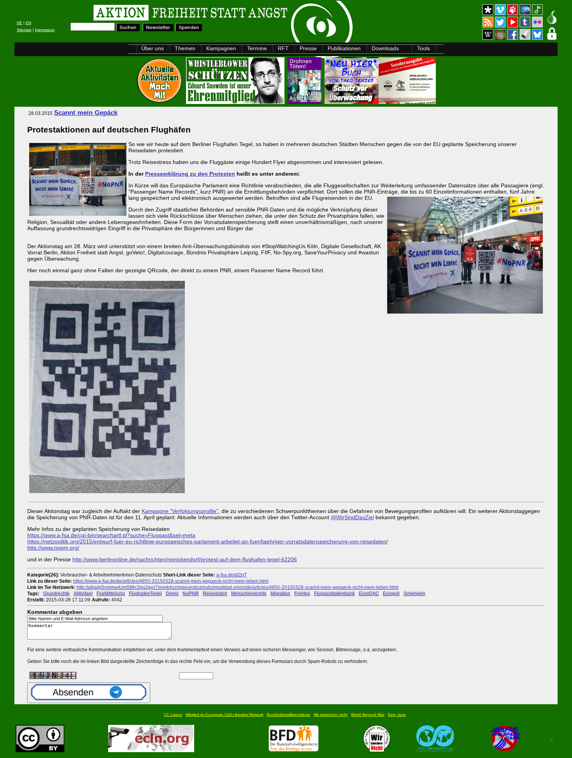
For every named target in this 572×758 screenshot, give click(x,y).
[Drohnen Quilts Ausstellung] (305, 102)
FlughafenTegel (145, 593)
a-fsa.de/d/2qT (231, 574)
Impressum (44, 30)
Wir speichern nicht (330, 714)
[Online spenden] (188, 29)
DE (19, 23)
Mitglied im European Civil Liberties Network (224, 714)
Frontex (302, 593)
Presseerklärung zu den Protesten (190, 174)
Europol (391, 593)
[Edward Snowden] (236, 102)
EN (28, 23)
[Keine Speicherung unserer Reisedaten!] (107, 493)
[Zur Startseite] (113, 14)
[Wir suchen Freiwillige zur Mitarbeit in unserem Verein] (293, 750)
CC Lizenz (173, 714)
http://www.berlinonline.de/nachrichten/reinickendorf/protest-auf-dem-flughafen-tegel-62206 (184, 559)
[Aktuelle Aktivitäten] (160, 102)
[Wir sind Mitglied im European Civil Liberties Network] (151, 750)
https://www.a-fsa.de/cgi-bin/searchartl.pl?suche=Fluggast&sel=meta (111, 535)
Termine (257, 48)
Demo (172, 593)
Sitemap (24, 30)
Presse (308, 48)
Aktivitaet (83, 593)
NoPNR (190, 593)
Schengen (414, 593)
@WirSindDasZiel (352, 517)
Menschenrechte (249, 593)
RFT (283, 48)
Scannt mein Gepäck (86, 112)
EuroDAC (369, 593)
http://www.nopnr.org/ (53, 548)
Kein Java (397, 714)
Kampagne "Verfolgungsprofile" (180, 511)
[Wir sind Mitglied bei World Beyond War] (435, 750)
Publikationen (344, 48)
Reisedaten (215, 593)
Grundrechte (56, 593)
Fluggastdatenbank (334, 593)
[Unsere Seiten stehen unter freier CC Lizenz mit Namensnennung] (40, 750)
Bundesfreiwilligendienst (288, 714)
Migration (280, 593)
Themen (185, 48)
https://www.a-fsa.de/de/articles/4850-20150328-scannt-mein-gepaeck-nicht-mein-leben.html (170, 580)
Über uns (152, 48)
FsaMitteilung (111, 593)
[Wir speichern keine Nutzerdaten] (377, 750)
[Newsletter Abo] (158, 29)
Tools (423, 48)
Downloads (385, 48)
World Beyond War (367, 714)
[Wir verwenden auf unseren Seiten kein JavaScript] (505, 750)
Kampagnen (221, 48)
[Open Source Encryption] (380, 102)
